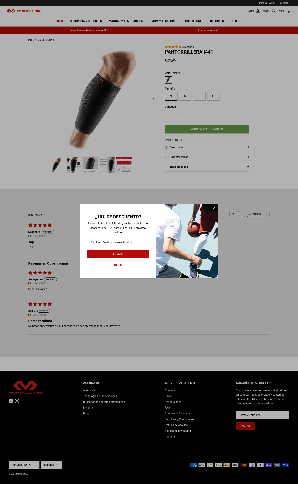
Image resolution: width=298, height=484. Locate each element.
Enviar (118, 254)
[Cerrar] (213, 208)
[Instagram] (120, 265)
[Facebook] (115, 265)
